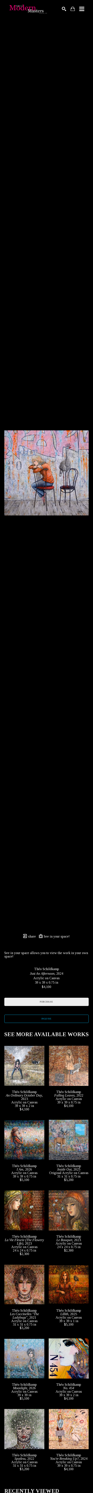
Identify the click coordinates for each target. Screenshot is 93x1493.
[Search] (64, 9)
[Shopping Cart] (73, 8)
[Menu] (81, 9)
